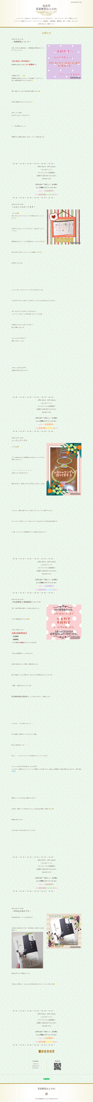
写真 (68, 21)
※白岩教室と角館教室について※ (26, 602)
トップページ (19, 18)
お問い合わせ (42, 24)
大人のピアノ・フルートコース (54, 18)
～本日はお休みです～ (21, 911)
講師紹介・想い (61, 21)
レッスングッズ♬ (20, 440)
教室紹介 (46, 21)
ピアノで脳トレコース (71, 18)
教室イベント (51, 24)
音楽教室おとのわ (46, 1088)
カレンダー (75, 21)
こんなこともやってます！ (23, 207)
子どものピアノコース (38, 18)
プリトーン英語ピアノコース (23, 21)
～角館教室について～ (21, 42)
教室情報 (52, 21)
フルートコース (37, 21)
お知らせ (27, 18)
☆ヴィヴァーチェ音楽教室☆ (47, 172)
